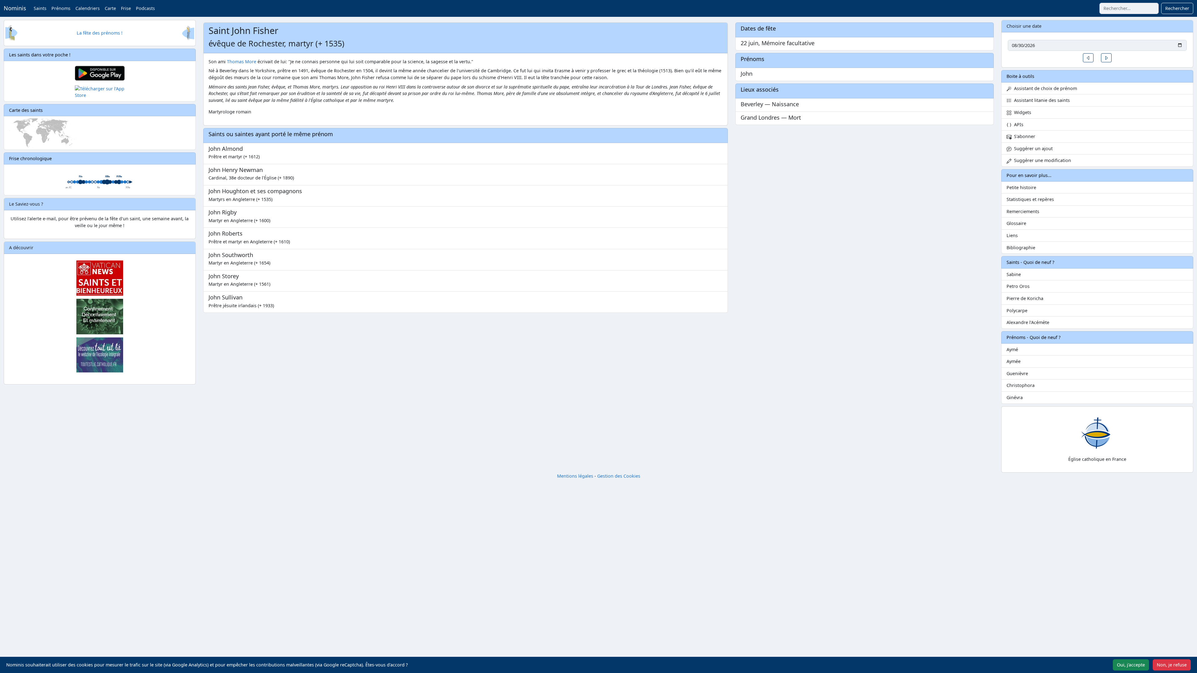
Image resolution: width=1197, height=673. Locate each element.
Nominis (15, 8)
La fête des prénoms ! (100, 33)
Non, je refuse (1172, 665)
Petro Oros (1018, 286)
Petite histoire (1021, 187)
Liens (1012, 235)
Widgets (1021, 112)
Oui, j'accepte (1131, 665)
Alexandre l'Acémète (1028, 322)
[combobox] (1129, 8)
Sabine (1014, 274)
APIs (1017, 124)
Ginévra (1015, 397)
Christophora (1021, 385)
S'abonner (1023, 136)
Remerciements (1023, 211)
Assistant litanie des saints (1041, 100)
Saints (40, 8)
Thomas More (241, 61)
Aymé (1012, 349)
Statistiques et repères (1030, 199)
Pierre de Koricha (1025, 298)
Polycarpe (1017, 310)
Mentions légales (575, 476)
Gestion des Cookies (618, 476)
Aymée (1014, 361)
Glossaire (1016, 223)
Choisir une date (1024, 26)
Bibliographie (1021, 248)
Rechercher (1177, 8)
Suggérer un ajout (1032, 148)
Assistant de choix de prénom (1044, 88)
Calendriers (87, 8)
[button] (1088, 57)
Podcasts (145, 8)
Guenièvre (1017, 373)
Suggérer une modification (1041, 160)
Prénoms (60, 8)
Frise (126, 8)
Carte (110, 8)
